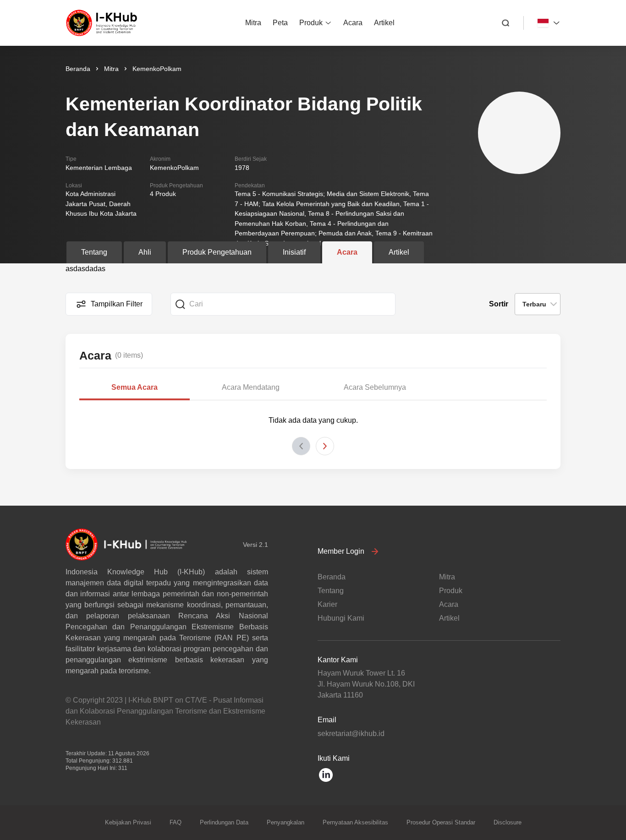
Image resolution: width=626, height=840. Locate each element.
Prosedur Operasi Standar (440, 822)
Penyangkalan (285, 822)
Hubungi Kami (341, 618)
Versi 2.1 (255, 544)
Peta (280, 23)
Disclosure (508, 822)
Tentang (331, 591)
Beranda (78, 68)
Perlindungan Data (224, 822)
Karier (327, 604)
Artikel (384, 23)
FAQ (175, 822)
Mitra (253, 23)
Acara (352, 23)
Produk (311, 23)
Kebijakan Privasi (128, 822)
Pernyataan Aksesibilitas (355, 822)
